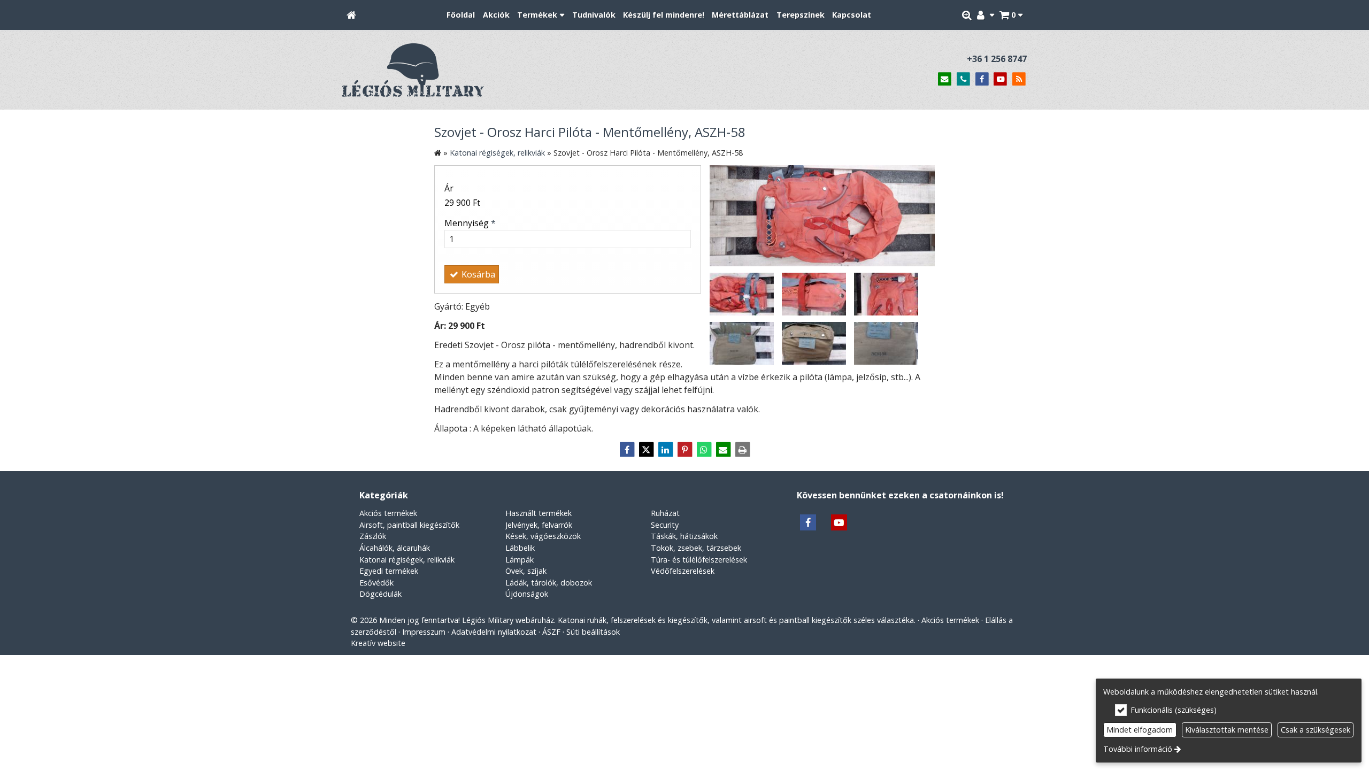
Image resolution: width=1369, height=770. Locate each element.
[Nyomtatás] (742, 449)
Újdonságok (526, 594)
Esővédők (376, 583)
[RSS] (1019, 79)
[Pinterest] (684, 449)
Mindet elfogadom (1139, 730)
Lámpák (519, 560)
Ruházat (665, 513)
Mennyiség (470, 223)
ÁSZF (551, 632)
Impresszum (423, 632)
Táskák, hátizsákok (684, 536)
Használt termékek (538, 513)
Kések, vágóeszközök (543, 536)
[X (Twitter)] (646, 449)
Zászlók (372, 536)
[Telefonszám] (963, 79)
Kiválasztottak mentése (1226, 730)
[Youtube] (1000, 79)
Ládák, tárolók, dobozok (548, 583)
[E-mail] (944, 79)
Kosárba (477, 274)
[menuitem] (351, 15)
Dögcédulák (380, 594)
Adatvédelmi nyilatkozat (493, 632)
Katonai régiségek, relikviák (407, 560)
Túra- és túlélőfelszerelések (699, 560)
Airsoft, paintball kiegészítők (409, 525)
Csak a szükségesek (1315, 730)
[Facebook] (982, 79)
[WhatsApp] (703, 449)
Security (665, 525)
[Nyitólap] (351, 15)
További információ (1137, 749)
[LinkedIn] (665, 449)
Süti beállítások (593, 632)
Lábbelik (520, 548)
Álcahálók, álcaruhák (394, 548)
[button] (1011, 15)
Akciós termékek (388, 513)
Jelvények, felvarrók (538, 525)
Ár (448, 188)
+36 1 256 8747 (997, 59)
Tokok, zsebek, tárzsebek (696, 548)
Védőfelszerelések (682, 571)
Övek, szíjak (526, 571)
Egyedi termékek (388, 571)
